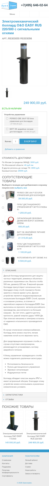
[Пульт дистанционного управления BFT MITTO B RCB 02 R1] (10, 246)
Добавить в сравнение (15, 149)
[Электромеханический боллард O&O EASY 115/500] (12, 420)
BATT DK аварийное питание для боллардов (23, 130)
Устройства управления (14, 114)
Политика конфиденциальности (10, 471)
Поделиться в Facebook (36, 149)
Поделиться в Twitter (41, 149)
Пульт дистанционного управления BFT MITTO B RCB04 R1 (32, 207)
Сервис (28, 467)
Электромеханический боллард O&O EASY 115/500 (13, 436)
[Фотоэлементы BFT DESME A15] (10, 260)
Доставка (28, 463)
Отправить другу (30, 149)
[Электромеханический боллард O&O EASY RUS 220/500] (36, 420)
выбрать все (20, 187)
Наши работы (30, 470)
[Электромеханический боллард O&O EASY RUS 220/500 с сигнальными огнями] (7, 93)
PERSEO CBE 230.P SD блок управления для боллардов (22, 121)
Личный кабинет (31, 460)
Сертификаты (7, 476)
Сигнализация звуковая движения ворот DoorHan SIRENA (30, 220)
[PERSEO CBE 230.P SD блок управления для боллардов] (10, 195)
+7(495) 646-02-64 (34, 5)
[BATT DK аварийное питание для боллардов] (10, 235)
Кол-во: (8, 141)
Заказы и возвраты (32, 473)
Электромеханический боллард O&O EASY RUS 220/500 (36, 436)
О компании (6, 460)
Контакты (5, 463)
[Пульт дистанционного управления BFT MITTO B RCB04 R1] (10, 207)
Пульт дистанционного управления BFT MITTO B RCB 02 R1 (31, 246)
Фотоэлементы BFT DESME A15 (32, 257)
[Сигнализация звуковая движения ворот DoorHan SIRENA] (10, 221)
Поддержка (6, 467)
